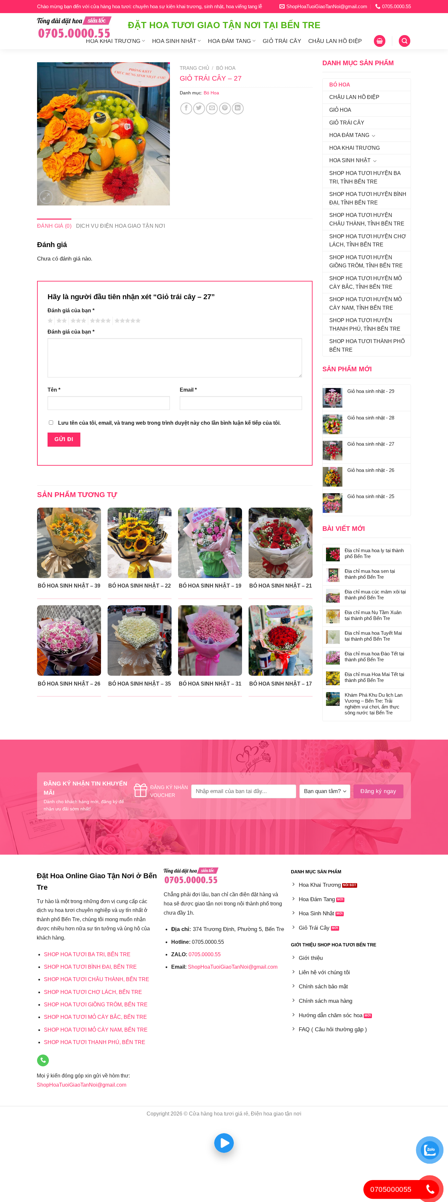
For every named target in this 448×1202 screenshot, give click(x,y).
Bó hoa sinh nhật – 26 (69, 684)
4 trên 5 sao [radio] (99, 321)
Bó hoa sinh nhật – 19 (210, 586)
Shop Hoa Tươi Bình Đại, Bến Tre (90, 967)
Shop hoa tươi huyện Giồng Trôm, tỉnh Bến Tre (366, 262)
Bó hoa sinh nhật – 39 (69, 586)
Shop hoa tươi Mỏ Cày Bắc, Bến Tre (95, 1017)
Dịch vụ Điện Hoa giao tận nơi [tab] (120, 226)
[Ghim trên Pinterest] (225, 108)
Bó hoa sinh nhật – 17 (280, 684)
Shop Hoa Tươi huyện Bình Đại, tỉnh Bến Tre (367, 198)
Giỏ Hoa (340, 110)
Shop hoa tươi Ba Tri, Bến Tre (87, 954)
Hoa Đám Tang (229, 41)
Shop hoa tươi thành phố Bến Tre (367, 346)
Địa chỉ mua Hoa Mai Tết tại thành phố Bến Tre (374, 677)
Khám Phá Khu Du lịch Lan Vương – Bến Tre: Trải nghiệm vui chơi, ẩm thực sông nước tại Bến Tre (373, 703)
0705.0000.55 (205, 954)
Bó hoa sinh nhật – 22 (139, 586)
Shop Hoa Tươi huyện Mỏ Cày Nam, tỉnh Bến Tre (365, 304)
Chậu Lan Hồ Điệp (335, 41)
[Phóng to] (46, 197)
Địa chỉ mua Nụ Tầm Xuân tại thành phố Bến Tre (373, 615)
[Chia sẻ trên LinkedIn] (238, 108)
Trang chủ (194, 68)
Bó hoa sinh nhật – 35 (139, 684)
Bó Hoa (339, 84)
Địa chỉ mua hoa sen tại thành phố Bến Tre (370, 574)
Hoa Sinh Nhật (174, 41)
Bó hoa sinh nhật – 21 (280, 586)
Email (188, 390)
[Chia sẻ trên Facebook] (186, 108)
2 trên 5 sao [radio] (60, 321)
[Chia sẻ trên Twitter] (199, 108)
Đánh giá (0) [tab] (54, 226)
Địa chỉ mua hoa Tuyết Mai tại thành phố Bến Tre (373, 636)
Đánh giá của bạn (71, 310)
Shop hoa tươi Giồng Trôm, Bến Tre (96, 1004)
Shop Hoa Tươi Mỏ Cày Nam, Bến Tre (96, 1030)
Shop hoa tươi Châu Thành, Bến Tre (96, 979)
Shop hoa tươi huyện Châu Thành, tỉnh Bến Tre (366, 219)
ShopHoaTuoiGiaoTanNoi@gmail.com (81, 1085)
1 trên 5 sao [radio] (49, 321)
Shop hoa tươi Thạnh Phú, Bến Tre (94, 1042)
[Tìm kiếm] (404, 41)
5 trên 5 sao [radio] (126, 321)
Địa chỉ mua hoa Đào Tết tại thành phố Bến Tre (374, 656)
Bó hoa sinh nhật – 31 (210, 684)
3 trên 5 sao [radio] (77, 321)
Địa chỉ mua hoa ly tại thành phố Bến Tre (374, 553)
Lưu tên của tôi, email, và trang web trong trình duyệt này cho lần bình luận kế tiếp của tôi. (169, 423)
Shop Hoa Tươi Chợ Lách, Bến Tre (93, 992)
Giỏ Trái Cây (282, 41)
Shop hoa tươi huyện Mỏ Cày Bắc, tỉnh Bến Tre (365, 283)
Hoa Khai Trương (113, 41)
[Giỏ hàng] (379, 41)
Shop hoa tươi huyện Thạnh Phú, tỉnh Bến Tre (364, 325)
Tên (54, 390)
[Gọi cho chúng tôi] (43, 1061)
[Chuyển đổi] (373, 136)
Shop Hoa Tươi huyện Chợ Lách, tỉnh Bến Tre (367, 241)
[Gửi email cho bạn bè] (212, 108)
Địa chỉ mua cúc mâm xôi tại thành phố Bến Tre (375, 594)
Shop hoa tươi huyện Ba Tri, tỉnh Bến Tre (364, 177)
